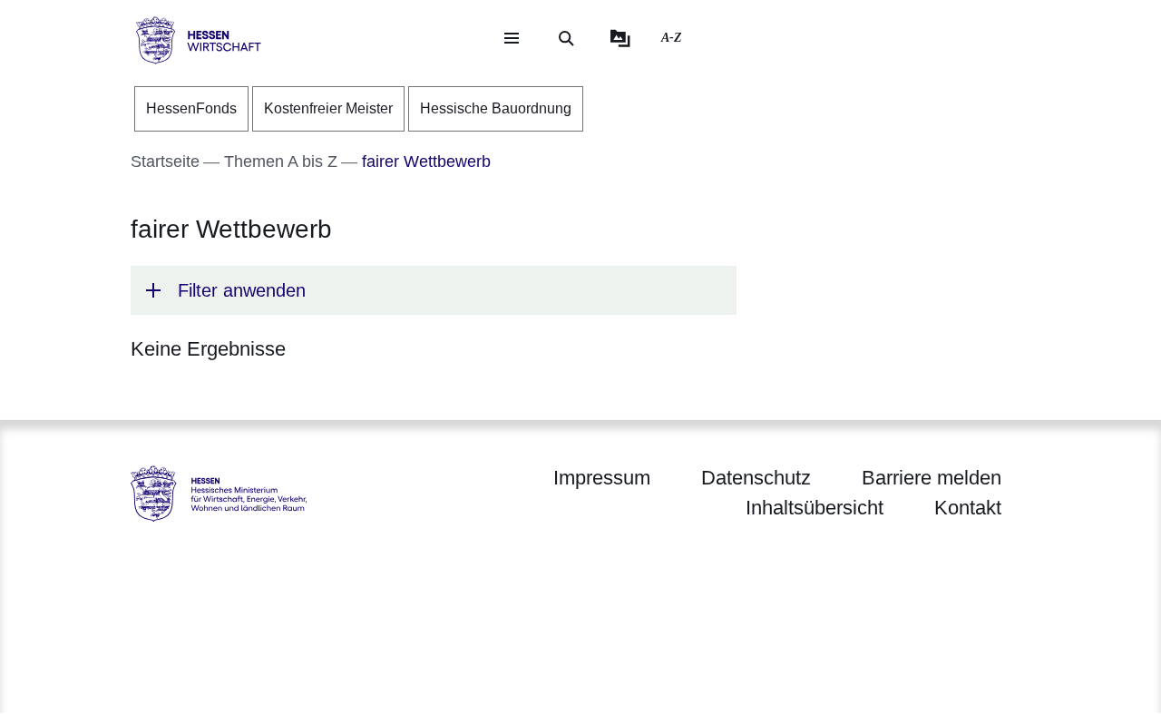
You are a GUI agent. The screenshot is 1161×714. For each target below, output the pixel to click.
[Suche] (566, 38)
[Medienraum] (620, 38)
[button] (433, 290)
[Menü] (511, 38)
